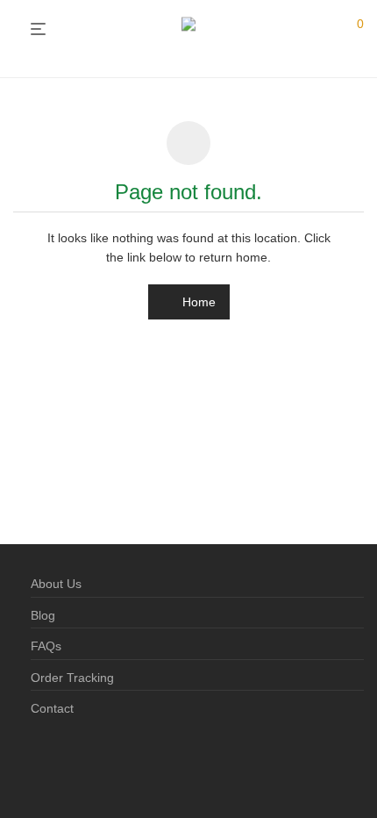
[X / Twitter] (93, 764)
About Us (56, 584)
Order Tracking (72, 678)
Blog (43, 615)
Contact (52, 708)
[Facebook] (37, 764)
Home (197, 302)
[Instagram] (65, 764)
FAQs (46, 646)
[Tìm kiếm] (323, 30)
